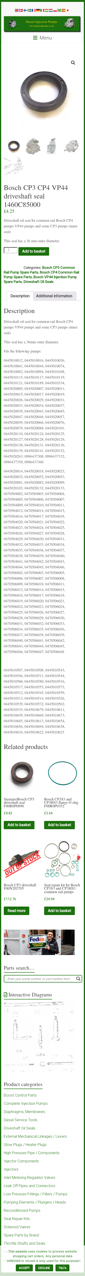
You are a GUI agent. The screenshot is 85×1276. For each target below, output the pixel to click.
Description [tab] (20, 296)
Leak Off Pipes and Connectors (29, 1186)
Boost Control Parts (20, 1095)
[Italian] (42, 10)
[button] (73, 63)
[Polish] (55, 10)
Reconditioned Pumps (22, 1210)
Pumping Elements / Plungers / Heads (35, 1202)
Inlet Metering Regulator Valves (29, 1177)
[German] (38, 10)
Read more (17, 910)
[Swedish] (30, 10)
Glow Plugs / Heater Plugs (25, 1144)
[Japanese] (68, 10)
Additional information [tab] (54, 296)
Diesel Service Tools (20, 1120)
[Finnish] (25, 10)
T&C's (62, 1268)
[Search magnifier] (78, 978)
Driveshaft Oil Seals (39, 282)
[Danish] (21, 10)
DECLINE (44, 1268)
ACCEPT (24, 1268)
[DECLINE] (79, 1260)
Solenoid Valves (17, 1227)
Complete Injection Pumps (26, 1103)
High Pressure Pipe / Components (32, 1153)
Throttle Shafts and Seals (24, 1243)
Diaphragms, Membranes (24, 1112)
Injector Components (21, 1161)
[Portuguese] (59, 10)
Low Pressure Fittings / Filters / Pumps (35, 1194)
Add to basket (33, 251)
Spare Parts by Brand (21, 1235)
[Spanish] (64, 10)
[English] (17, 10)
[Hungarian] (47, 10)
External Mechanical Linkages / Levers (35, 1136)
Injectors (11, 1169)
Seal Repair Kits (17, 1219)
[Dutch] (51, 10)
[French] (34, 10)
